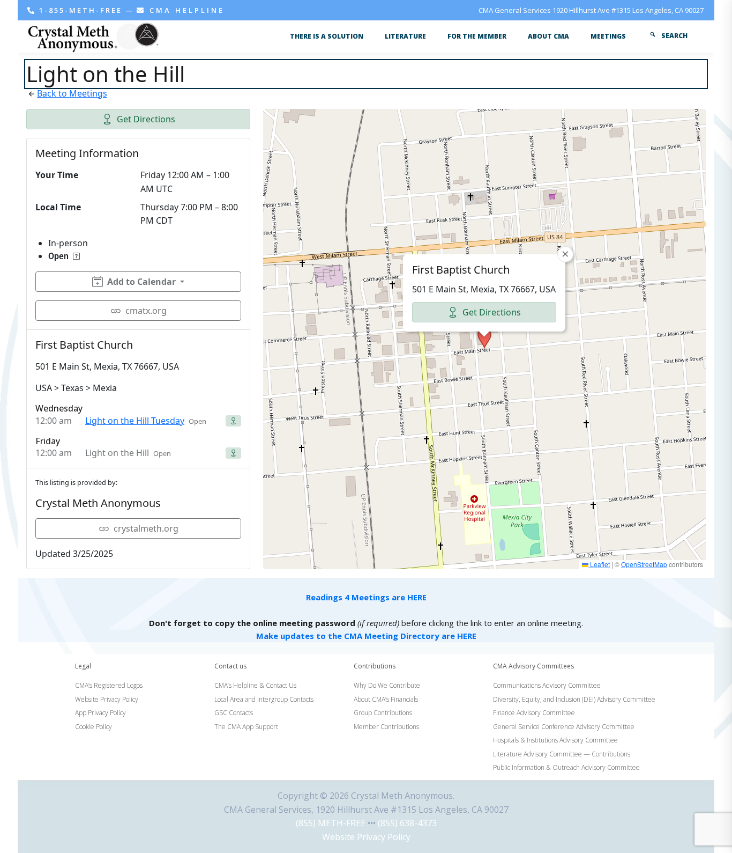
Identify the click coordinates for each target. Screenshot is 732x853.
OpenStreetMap (644, 564)
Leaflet (599, 564)
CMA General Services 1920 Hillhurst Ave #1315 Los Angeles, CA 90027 (591, 10)
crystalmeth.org (146, 528)
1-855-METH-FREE (80, 10)
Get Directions (146, 119)
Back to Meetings (72, 93)
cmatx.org (146, 311)
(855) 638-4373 (407, 823)
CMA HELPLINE (185, 10)
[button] (484, 338)
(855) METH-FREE (330, 823)
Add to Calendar (141, 282)
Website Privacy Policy (366, 837)
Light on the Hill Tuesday (134, 420)
